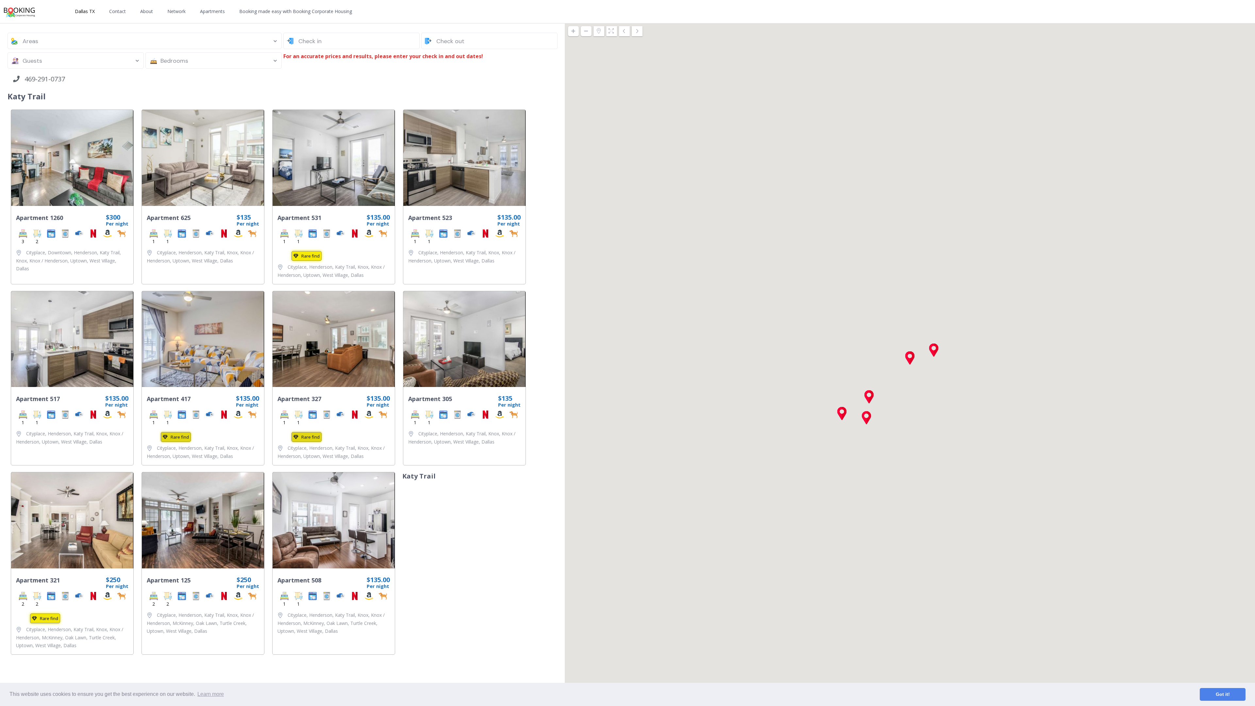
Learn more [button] (210, 694)
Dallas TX (85, 11)
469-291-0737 (42, 79)
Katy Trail (110, 252)
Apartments (212, 11)
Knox (21, 261)
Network (176, 11)
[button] (866, 417)
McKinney (52, 637)
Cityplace (35, 252)
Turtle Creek (102, 637)
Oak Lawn (75, 637)
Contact (117, 11)
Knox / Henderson (48, 261)
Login (1228, 11)
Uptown (78, 261)
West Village (102, 261)
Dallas (22, 268)
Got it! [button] (1223, 694)
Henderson (85, 252)
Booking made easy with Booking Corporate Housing (295, 11)
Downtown (59, 252)
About (146, 11)
